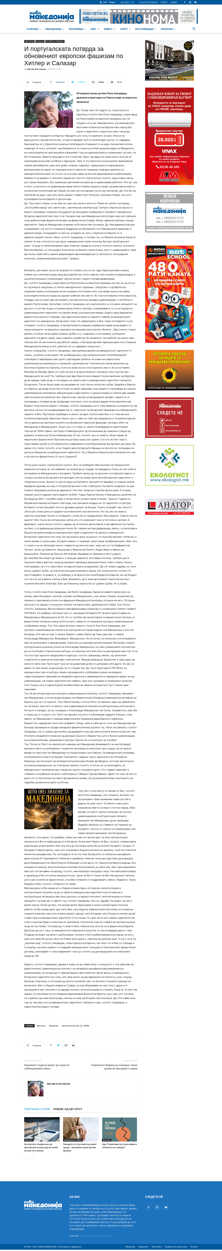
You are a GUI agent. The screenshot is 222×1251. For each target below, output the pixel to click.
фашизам (53, 1025)
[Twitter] (58, 1045)
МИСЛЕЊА (29, 41)
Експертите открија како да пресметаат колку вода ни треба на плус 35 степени (41, 1147)
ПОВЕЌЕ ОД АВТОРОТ (67, 1109)
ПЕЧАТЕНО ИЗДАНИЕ (148, 2)
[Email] (65, 1045)
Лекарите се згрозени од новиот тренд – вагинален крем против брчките (80, 1147)
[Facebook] (184, 2)
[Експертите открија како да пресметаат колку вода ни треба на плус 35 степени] (42, 1129)
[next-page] (31, 1157)
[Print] (73, 1045)
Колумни (40, 41)
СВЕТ (93, 28)
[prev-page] (26, 1157)
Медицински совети (73, 1140)
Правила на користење (176, 1246)
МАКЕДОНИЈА (54, 28)
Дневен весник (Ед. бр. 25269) (75, 1025)
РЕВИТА (164, 2)
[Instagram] (190, 2)
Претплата (157, 1246)
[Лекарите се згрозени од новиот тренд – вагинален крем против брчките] (80, 1129)
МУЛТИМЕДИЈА (144, 28)
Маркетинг (143, 1246)
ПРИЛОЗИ (167, 28)
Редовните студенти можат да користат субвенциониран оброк (47, 1067)
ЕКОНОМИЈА (76, 28)
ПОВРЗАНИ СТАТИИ (37, 1109)
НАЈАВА (174, 2)
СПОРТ (124, 28)
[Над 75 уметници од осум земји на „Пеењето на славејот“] (119, 1129)
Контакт (194, 1246)
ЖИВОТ (108, 28)
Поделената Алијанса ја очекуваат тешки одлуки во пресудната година (114, 1067)
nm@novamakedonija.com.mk (96, 1235)
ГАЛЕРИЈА (32, 28)
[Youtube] (195, 2)
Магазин (29, 1140)
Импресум (130, 1246)
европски (41, 1025)
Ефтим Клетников (36, 69)
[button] (194, 29)
